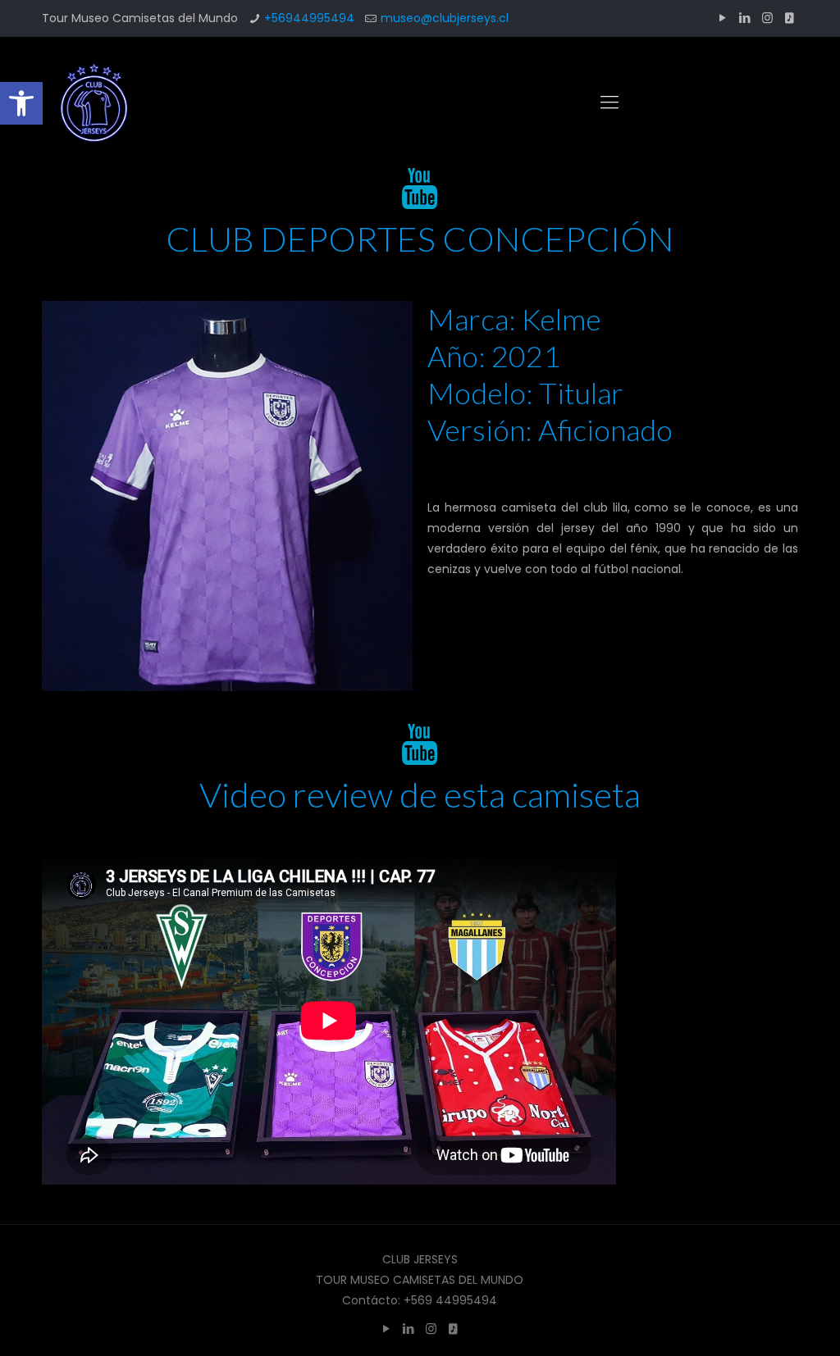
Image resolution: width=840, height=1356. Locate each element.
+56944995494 (309, 18)
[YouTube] (723, 17)
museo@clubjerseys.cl (445, 18)
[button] (21, 103)
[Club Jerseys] (93, 102)
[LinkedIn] (745, 17)
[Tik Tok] (789, 17)
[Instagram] (767, 17)
